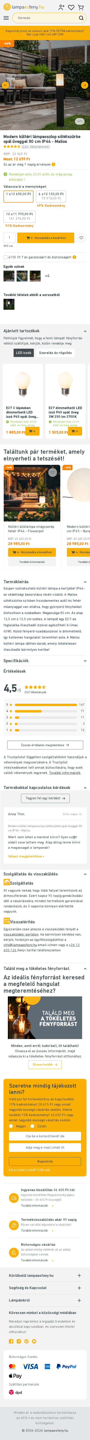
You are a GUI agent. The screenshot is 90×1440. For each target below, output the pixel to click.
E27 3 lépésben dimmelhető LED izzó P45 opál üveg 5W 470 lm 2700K (21, 412)
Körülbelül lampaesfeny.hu (31, 1276)
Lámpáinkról (19, 1301)
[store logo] (23, 6)
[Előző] (5, 85)
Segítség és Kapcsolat (28, 1288)
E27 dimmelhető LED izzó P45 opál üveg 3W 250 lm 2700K (65, 412)
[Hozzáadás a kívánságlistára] (81, 238)
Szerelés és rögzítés (55, 353)
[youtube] (34, 1341)
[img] (45, 85)
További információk (65, 773)
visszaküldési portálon (20, 934)
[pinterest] (26, 1341)
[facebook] (11, 1341)
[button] (45, 33)
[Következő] (84, 85)
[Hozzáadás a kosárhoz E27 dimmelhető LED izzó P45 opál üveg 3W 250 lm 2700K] (75, 431)
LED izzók (23, 353)
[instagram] (19, 1341)
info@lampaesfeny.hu (20, 945)
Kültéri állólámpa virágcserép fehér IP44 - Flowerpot (31, 529)
